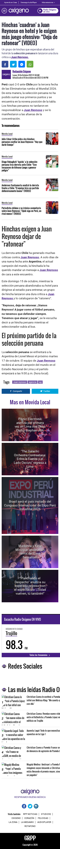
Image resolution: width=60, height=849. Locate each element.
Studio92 (46, 814)
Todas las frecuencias (39, 655)
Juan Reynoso (33, 110)
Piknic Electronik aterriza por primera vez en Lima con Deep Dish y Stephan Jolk (30, 424)
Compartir (17, 391)
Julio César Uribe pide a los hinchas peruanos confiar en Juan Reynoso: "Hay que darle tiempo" (22, 141)
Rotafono (30, 826)
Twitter (46, 391)
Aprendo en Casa (10, 2)
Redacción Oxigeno (21, 71)
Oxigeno (16, 818)
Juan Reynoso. (20, 57)
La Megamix (27, 822)
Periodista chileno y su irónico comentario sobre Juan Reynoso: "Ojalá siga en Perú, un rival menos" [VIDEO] (21, 210)
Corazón (29, 818)
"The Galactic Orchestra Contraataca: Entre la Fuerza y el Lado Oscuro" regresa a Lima (30, 458)
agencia (32, 382)
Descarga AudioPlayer (29, 2)
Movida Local (7, 133)
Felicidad (43, 818)
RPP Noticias (30, 814)
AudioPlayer (44, 822)
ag (40, 382)
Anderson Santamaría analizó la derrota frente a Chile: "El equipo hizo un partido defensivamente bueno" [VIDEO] (20, 188)
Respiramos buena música (30, 797)
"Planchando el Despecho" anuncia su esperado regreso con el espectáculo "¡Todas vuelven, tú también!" (30, 585)
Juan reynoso (19, 382)
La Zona (13, 822)
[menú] (4, 10)
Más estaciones (47, 2)
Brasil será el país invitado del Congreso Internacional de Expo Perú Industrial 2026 (30, 505)
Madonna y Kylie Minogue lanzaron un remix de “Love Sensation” (30, 551)
